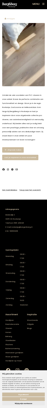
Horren (8, 332)
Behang (8, 336)
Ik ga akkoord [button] (23, 394)
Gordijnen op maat (13, 361)
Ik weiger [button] (23, 399)
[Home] (5, 19)
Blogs (29, 328)
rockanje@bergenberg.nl (21, 227)
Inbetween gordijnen (14, 352)
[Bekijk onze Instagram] (9, 170)
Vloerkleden (10, 340)
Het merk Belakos (9, 190)
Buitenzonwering (12, 348)
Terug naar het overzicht (30, 190)
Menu (36, 4)
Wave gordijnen (12, 356)
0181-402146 (19, 223)
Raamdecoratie (12, 324)
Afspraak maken (15, 150)
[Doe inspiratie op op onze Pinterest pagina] (13, 170)
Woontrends (32, 320)
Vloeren (8, 328)
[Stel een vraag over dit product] (17, 170)
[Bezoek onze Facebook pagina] (4, 170)
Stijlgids (30, 324)
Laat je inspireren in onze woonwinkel (20, 157)
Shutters (9, 344)
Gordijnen (9, 320)
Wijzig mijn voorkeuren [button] (23, 403)
